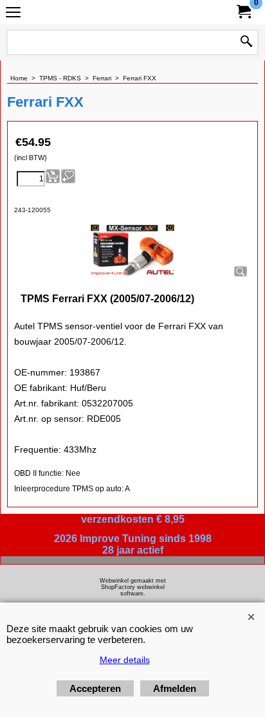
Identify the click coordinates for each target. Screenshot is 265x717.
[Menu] (13, 14)
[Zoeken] (246, 42)
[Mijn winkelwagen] (243, 12)
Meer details (125, 660)
